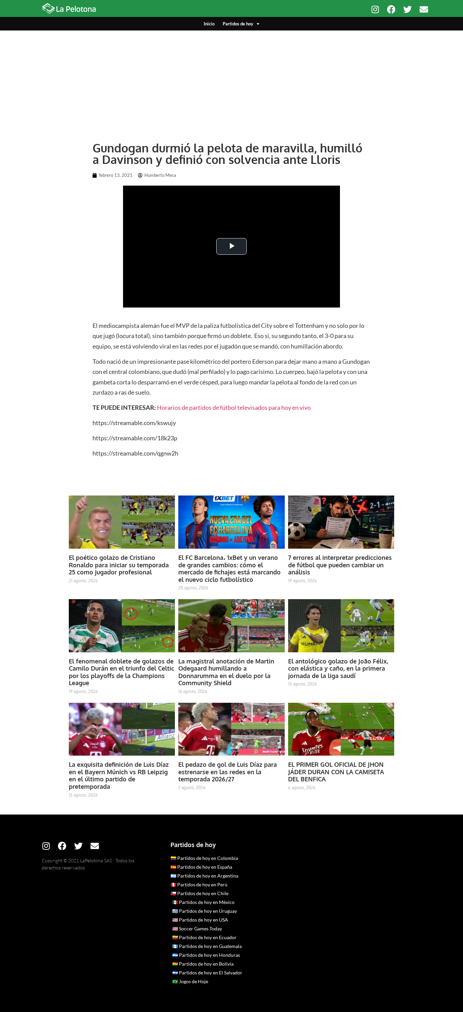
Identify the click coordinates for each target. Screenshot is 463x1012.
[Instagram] (375, 9)
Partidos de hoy (238, 23)
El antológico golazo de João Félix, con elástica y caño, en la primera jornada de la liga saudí (338, 668)
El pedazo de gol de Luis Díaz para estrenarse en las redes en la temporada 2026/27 (227, 772)
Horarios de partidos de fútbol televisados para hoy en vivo (234, 407)
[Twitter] (407, 9)
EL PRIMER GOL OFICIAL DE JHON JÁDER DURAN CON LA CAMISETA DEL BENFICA (336, 772)
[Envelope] (424, 9)
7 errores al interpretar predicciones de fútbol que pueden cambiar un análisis (340, 565)
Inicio (209, 23)
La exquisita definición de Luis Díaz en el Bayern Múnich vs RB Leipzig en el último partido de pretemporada (119, 775)
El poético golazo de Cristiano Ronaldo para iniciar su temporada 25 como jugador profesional (119, 565)
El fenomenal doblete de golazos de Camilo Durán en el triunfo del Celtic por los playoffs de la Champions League (121, 672)
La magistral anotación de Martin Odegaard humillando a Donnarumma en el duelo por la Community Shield (226, 672)
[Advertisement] (231, 81)
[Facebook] (391, 9)
